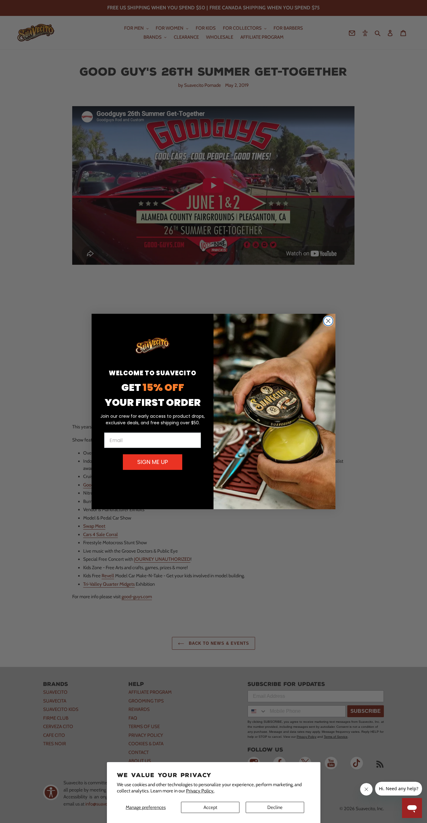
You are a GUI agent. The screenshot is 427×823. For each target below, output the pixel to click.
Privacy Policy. (200, 791)
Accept (210, 807)
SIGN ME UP (152, 462)
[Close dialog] (328, 321)
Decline (275, 807)
